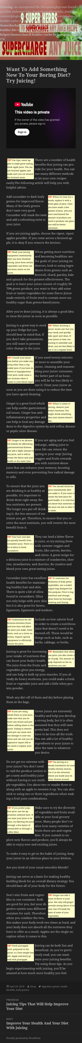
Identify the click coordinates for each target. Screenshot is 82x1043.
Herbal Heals (19, 50)
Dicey (33, 986)
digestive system (50, 986)
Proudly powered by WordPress (23, 1038)
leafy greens (22, 990)
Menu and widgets (72, 54)
